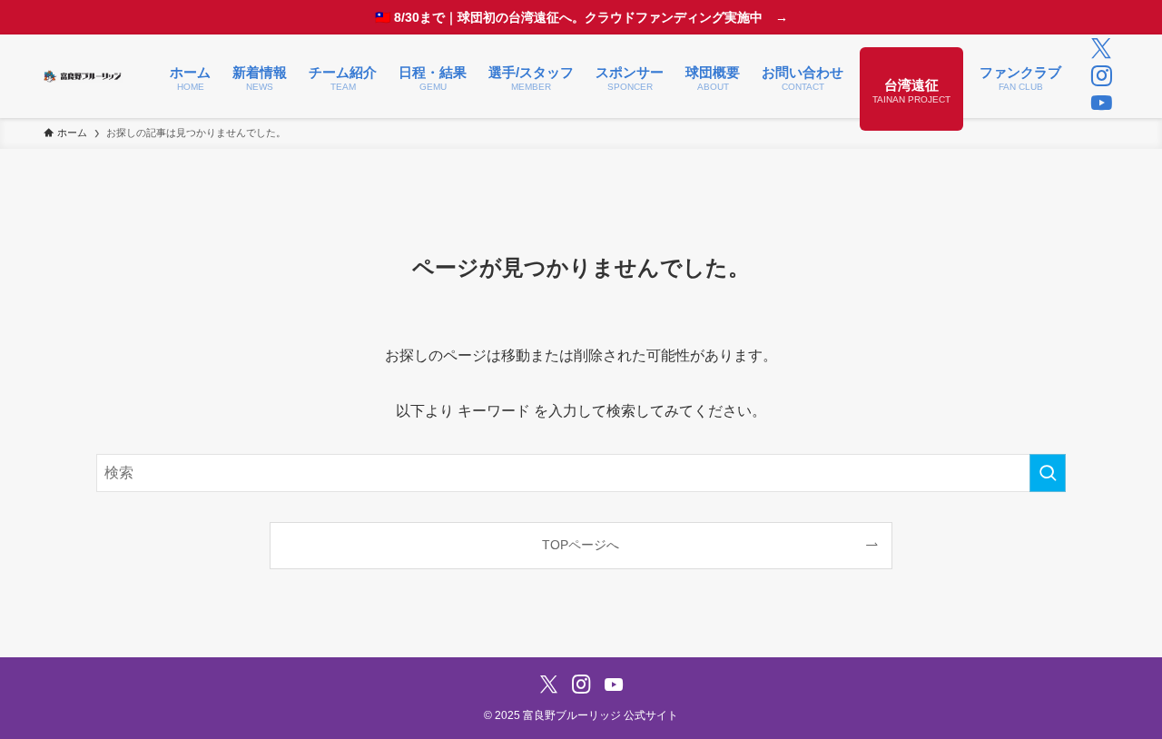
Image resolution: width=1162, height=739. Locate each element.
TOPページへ (580, 544)
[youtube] (1101, 103)
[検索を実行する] (1047, 473)
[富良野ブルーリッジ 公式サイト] (83, 76)
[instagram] (1101, 76)
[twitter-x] (1101, 49)
